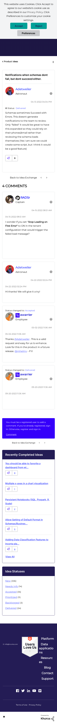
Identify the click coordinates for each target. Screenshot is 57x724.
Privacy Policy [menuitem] (35, 705)
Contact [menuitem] (47, 673)
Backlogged (12, 602)
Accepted (30, 310)
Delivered (21, 108)
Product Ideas (11, 61)
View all (9, 556)
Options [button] (53, 62)
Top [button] (4, 717)
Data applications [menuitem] (46, 648)
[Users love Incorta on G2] (30, 646)
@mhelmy (21, 351)
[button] (18, 26)
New (8, 581)
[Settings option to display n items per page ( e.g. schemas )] (41, 177)
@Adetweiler (22, 339)
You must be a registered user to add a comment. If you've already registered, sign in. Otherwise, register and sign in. (28, 426)
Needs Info (11, 586)
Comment (11, 434)
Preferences (28, 33)
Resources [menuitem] (46, 660)
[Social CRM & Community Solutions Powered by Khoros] (47, 717)
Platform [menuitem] (47, 638)
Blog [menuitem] (47, 667)
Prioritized (11, 597)
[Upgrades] (46, 177)
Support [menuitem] (47, 678)
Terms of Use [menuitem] (21, 705)
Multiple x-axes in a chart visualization (26, 483)
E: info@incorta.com (10, 644)
